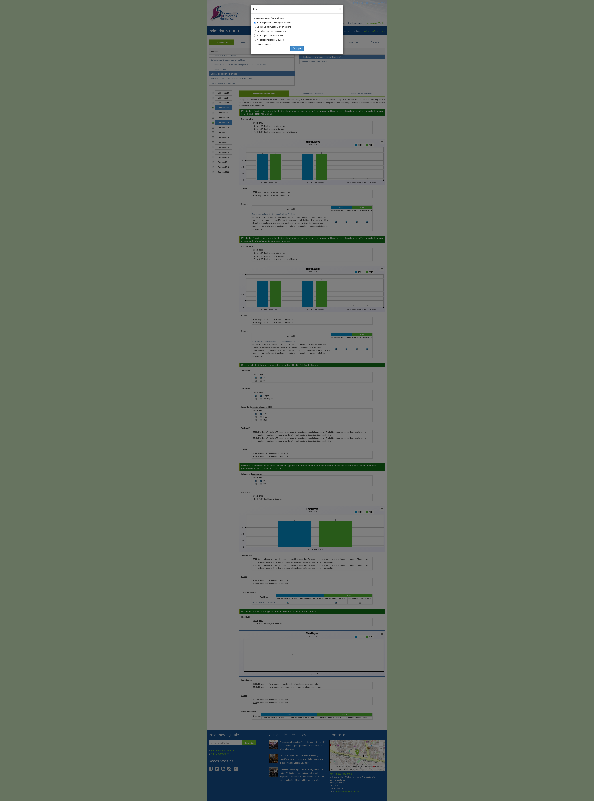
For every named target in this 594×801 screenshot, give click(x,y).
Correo (371, 3)
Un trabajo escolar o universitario (271, 31)
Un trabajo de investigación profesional (274, 26)
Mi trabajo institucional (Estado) (271, 39)
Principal (358, 3)
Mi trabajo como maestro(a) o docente (274, 22)
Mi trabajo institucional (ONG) (270, 35)
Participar (297, 48)
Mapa (382, 3)
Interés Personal (264, 43)
